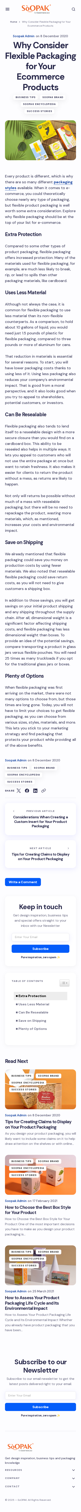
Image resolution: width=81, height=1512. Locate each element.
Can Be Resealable (33, 1012)
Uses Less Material (33, 1004)
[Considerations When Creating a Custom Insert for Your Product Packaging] (40, 819)
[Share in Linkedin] (35, 791)
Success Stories (39, 111)
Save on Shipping (32, 1020)
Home (13, 21)
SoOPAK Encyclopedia (39, 104)
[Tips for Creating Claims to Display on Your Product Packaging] (40, 854)
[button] (7, 9)
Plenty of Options (32, 1029)
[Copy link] (43, 791)
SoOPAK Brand (52, 97)
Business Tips (26, 97)
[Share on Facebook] (27, 791)
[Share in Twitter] (19, 791)
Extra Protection (32, 996)
